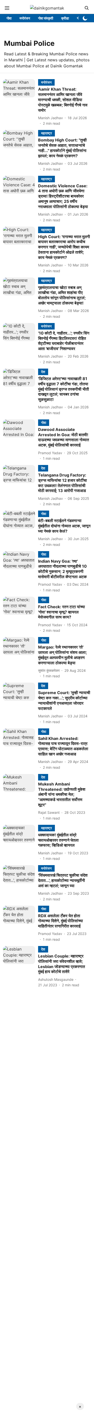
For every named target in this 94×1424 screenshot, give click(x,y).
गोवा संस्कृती (45, 18)
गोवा (9, 18)
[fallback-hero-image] (20, 102)
